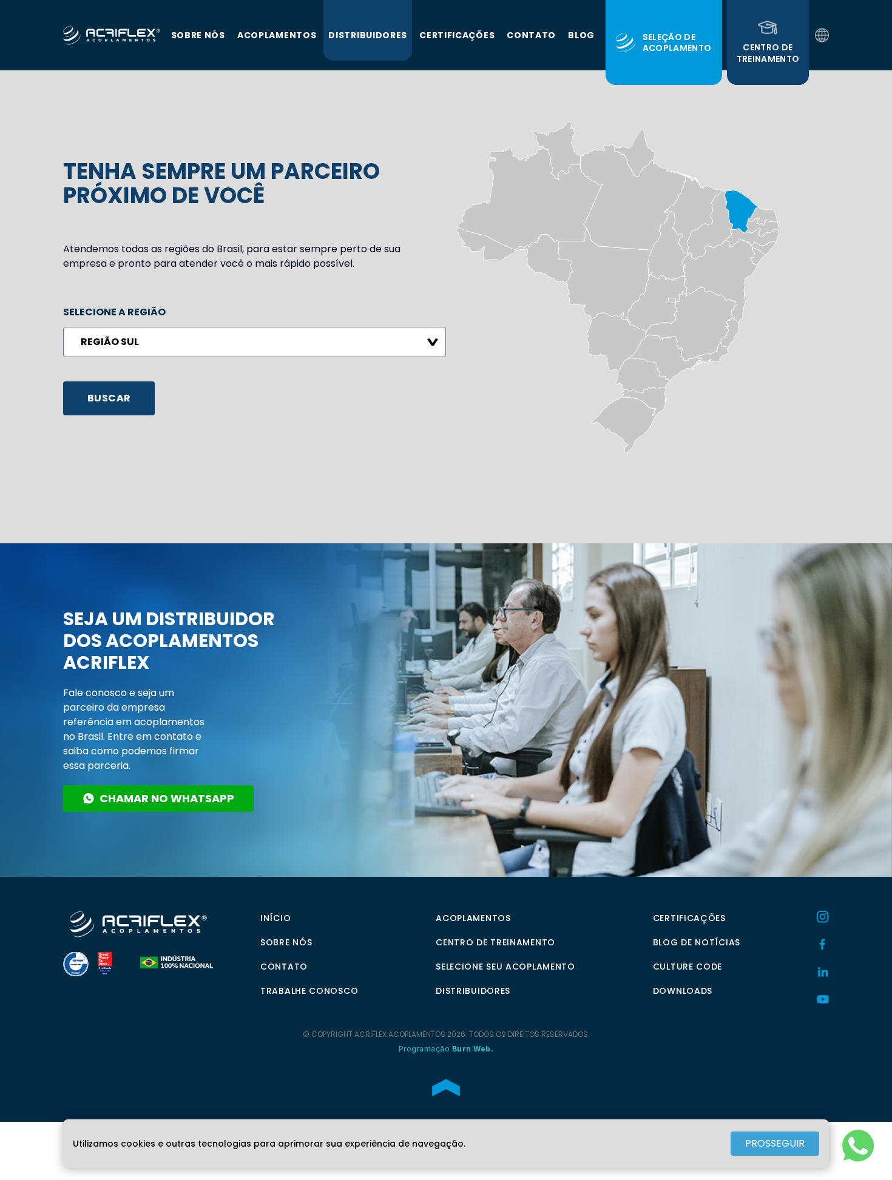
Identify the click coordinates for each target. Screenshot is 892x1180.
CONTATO (531, 35)
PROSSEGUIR (775, 1143)
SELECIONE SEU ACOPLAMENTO (505, 966)
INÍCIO (275, 918)
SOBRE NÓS (198, 35)
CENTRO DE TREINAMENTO (495, 942)
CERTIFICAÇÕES (457, 35)
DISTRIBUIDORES (367, 35)
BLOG (581, 35)
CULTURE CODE (687, 966)
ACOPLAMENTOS (276, 35)
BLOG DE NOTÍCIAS (696, 942)
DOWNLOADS (682, 991)
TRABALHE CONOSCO (309, 991)
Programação (446, 1048)
